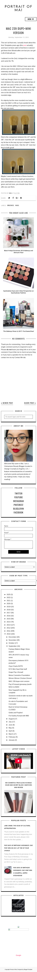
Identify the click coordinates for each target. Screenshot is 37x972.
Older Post (29, 403)
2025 (8, 594)
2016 (8, 616)
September (13, 646)
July (10, 722)
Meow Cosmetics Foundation (19, 675)
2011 (8, 631)
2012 (8, 628)
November (12, 640)
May (10, 728)
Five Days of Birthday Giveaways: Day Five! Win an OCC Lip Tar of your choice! (18, 848)
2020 (8, 603)
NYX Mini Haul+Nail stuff (18, 669)
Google (18, 955)
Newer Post (8, 403)
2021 (8, 600)
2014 (8, 622)
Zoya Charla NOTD (16, 666)
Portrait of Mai (18, 8)
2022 (8, 597)
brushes (10, 205)
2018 (8, 610)
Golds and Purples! (16, 713)
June (10, 725)
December (12, 637)
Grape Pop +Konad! (16, 672)
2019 (8, 607)
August (11, 719)
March (11, 734)
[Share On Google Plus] (17, 198)
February (12, 737)
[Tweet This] (9, 198)
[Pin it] (21, 198)
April (10, 731)
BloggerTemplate (28, 969)
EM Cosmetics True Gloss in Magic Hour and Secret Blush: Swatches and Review (18, 785)
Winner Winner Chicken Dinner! (20, 678)
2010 (8, 634)
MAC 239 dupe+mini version (19, 681)
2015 (8, 619)
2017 (8, 613)
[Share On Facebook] (13, 198)
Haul (17, 205)
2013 (8, 625)
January (11, 740)
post (25, 45)
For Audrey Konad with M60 (19, 716)
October (11, 643)
